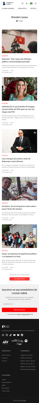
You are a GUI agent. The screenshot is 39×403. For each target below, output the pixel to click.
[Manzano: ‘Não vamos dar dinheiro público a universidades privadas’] (19, 41)
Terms (19, 314)
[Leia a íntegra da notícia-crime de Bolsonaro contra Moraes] (19, 141)
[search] (22, 3)
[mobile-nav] (35, 3)
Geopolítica (22, 8)
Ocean (4, 379)
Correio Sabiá (22, 400)
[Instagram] (7, 335)
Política (33, 8)
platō (3, 385)
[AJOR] (5, 342)
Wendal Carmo (8, 72)
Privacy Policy (25, 314)
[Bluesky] (18, 335)
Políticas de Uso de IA (27, 364)
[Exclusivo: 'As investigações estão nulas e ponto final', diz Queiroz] (19, 188)
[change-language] (31, 3)
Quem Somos (6, 355)
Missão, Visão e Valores (27, 361)
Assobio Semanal (8, 8)
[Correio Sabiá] (7, 3)
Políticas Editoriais (26, 358)
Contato (4, 361)
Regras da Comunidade (27, 366)
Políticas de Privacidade (27, 369)
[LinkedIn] (22, 335)
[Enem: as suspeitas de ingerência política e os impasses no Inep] (19, 236)
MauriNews (5, 388)
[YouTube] (14, 335)
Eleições (5, 56)
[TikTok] (10, 335)
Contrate (4, 358)
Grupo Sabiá (6, 391)
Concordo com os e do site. (20, 314)
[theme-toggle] (26, 3)
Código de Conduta (26, 355)
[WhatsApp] (3, 335)
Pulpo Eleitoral (6, 382)
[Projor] (19, 342)
